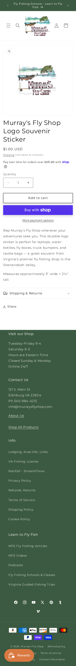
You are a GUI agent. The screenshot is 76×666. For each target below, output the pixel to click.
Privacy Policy (19, 481)
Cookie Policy (19, 519)
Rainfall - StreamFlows (26, 471)
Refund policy (56, 646)
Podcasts (15, 565)
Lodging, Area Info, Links (28, 452)
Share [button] (11, 306)
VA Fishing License (23, 461)
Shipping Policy (21, 509)
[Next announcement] (68, 5)
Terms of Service (21, 500)
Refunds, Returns (22, 490)
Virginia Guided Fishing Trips (31, 584)
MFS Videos (17, 555)
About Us (16, 416)
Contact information (52, 659)
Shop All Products (23, 427)
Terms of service (51, 653)
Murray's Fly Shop (32, 646)
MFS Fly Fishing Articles (27, 546)
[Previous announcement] (7, 5)
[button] (8, 25)
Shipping (8, 154)
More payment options (38, 220)
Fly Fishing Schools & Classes (31, 575)
